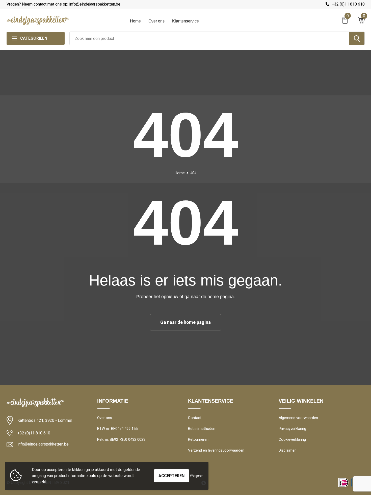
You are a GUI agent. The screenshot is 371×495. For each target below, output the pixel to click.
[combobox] (209, 38)
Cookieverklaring (292, 439)
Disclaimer (287, 450)
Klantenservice (185, 21)
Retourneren (198, 439)
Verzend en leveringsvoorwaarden (216, 450)
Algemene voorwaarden (298, 417)
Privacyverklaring (292, 428)
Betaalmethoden (201, 428)
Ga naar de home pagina (185, 322)
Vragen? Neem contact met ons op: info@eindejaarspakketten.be (63, 4)
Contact (194, 417)
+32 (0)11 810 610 (348, 4)
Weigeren (196, 476)
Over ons (156, 21)
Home (135, 21)
